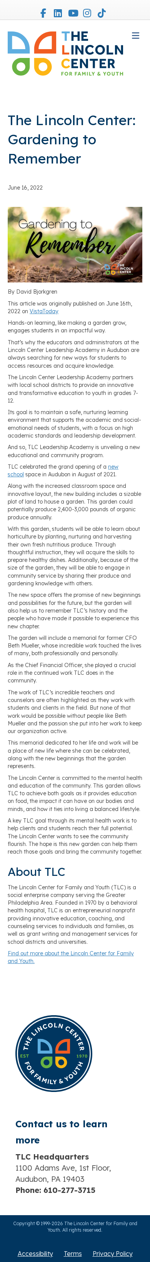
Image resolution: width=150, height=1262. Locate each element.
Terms (73, 1253)
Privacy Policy (113, 1253)
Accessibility (35, 1253)
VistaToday (44, 311)
